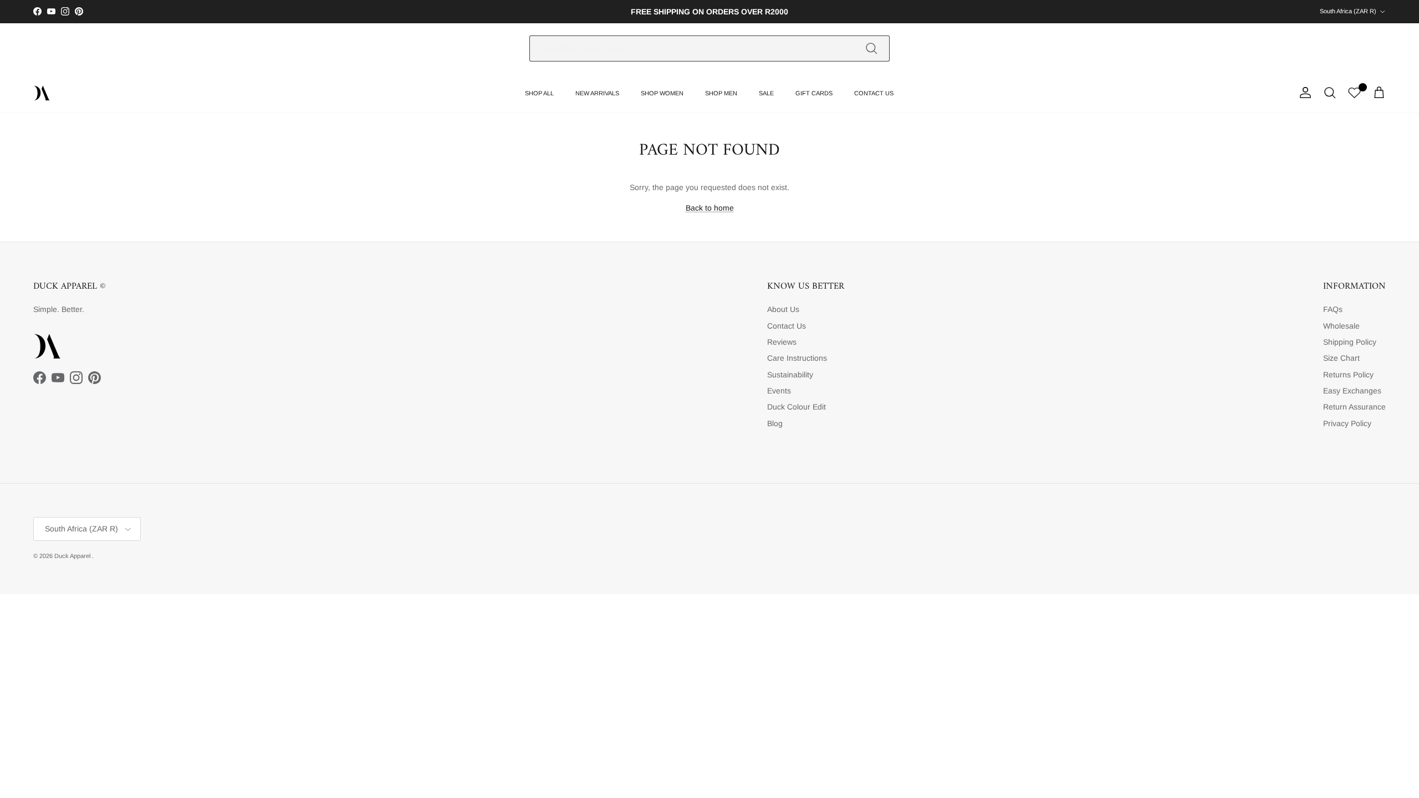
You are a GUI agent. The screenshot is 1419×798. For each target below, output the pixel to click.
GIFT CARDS (814, 93)
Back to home (710, 207)
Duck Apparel (73, 556)
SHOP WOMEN (662, 93)
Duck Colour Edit (796, 406)
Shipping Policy (1349, 341)
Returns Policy (1348, 374)
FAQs (1333, 309)
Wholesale (1341, 325)
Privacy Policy (1347, 423)
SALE (766, 93)
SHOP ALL (539, 93)
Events (779, 390)
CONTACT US (874, 93)
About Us (783, 309)
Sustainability (790, 374)
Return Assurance (1354, 406)
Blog (775, 423)
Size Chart (1341, 358)
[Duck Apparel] (41, 93)
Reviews (782, 341)
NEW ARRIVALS (597, 93)
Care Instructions (797, 358)
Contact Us (786, 325)
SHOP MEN (721, 93)
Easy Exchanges (1352, 390)
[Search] (871, 48)
